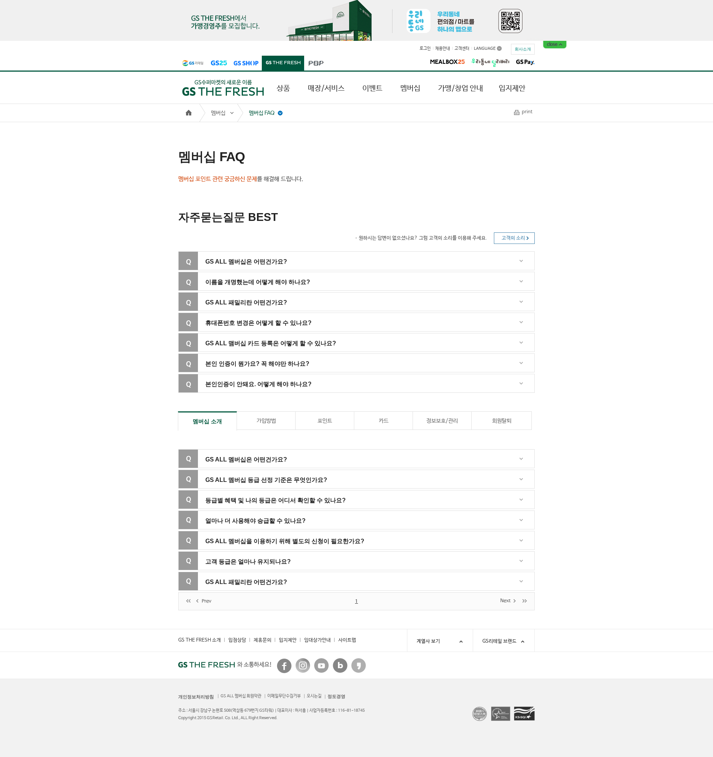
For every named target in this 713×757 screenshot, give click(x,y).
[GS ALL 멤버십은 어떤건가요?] (365, 268)
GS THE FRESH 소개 (199, 640)
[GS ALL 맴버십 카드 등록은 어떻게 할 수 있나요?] (365, 350)
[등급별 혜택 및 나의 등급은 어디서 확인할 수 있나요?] (365, 507)
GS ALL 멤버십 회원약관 (241, 696)
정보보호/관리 (442, 421)
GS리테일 (192, 64)
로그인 (425, 48)
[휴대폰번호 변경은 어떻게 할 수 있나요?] (365, 330)
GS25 (219, 64)
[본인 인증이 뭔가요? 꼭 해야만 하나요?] (365, 370)
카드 (383, 421)
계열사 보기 (428, 641)
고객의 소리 (513, 238)
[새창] (447, 61)
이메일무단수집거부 (284, 696)
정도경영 (336, 696)
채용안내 (442, 48)
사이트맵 (347, 640)
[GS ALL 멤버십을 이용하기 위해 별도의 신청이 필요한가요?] (365, 548)
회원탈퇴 (501, 421)
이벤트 (372, 88)
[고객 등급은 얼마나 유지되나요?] (365, 568)
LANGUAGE (485, 48)
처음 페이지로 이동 (188, 601)
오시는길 (314, 696)
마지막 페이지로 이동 (524, 600)
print (527, 112)
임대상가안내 (317, 640)
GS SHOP (246, 64)
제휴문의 (262, 640)
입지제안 (512, 88)
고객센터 (462, 48)
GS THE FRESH (283, 64)
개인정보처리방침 (196, 696)
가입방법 (266, 421)
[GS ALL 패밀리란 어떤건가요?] (365, 309)
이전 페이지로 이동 (204, 601)
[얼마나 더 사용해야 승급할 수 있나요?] (365, 528)
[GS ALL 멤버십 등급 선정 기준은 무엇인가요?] (365, 487)
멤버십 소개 (207, 421)
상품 (283, 88)
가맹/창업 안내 (460, 88)
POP (316, 64)
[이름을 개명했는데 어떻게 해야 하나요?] (365, 289)
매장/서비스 (326, 88)
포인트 (325, 421)
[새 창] (284, 665)
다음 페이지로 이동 (508, 600)
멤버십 (410, 88)
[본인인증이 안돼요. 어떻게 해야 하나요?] (365, 391)
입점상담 (237, 640)
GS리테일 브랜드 (499, 641)
